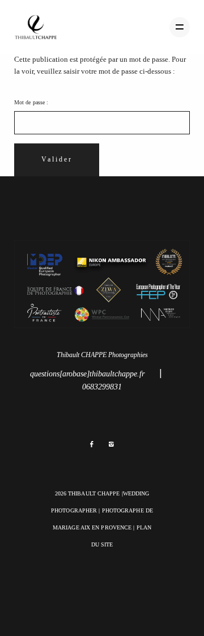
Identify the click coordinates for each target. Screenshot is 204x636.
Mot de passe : (31, 102)
